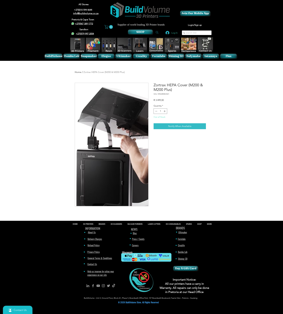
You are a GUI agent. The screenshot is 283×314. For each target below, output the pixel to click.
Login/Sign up (195, 25)
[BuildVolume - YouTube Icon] (98, 286)
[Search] (157, 32)
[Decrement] (156, 111)
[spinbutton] (160, 111)
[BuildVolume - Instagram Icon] (103, 286)
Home (78, 72)
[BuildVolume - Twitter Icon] (108, 286)
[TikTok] (114, 286)
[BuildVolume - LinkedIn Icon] (88, 286)
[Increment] (165, 111)
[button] (109, 27)
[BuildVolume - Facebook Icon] (93, 286)
